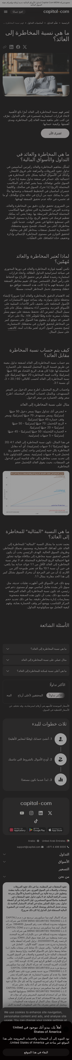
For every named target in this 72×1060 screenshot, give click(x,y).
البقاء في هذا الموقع (36, 1052)
